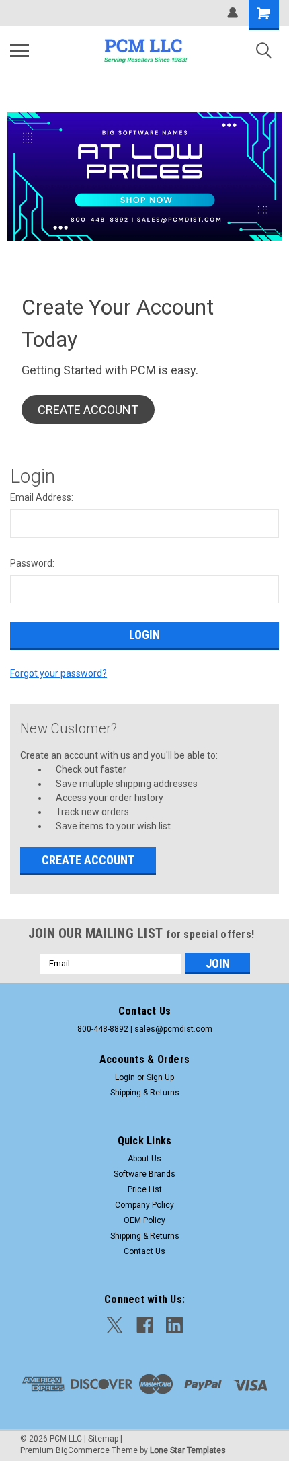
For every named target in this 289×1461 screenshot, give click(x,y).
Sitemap (103, 1439)
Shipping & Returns (144, 1092)
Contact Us (144, 1251)
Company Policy (144, 1205)
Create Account (88, 860)
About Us (144, 1158)
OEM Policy (144, 1220)
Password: (32, 563)
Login (125, 1077)
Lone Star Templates (188, 1450)
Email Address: (41, 497)
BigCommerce (83, 1450)
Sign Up (160, 1077)
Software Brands (144, 1174)
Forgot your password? (58, 673)
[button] (88, 409)
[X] (114, 1325)
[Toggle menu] (19, 50)
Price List (145, 1189)
